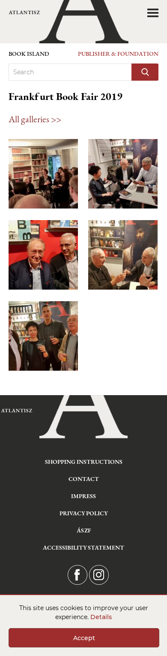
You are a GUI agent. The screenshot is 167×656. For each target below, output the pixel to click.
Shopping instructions (83, 462)
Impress (83, 496)
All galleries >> (35, 119)
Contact (84, 479)
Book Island (29, 53)
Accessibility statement (83, 547)
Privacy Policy (84, 513)
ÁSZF (84, 530)
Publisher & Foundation (118, 53)
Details (101, 617)
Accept (84, 638)
